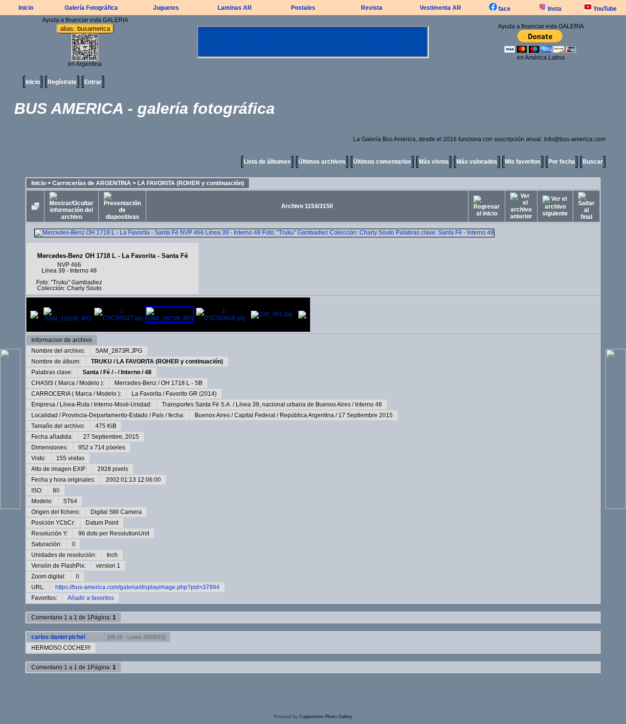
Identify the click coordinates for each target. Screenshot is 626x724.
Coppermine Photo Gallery (326, 716)
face (504, 8)
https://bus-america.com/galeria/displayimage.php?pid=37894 (137, 587)
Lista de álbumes (267, 161)
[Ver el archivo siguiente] (555, 206)
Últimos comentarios (382, 161)
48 (148, 372)
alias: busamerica (85, 28)
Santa (91, 372)
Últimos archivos (322, 161)
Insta (553, 8)
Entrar (93, 82)
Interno (130, 372)
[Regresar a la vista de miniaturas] (35, 206)
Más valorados (476, 161)
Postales (303, 7)
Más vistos (434, 161)
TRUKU (101, 361)
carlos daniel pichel (58, 637)
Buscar (592, 161)
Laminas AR (235, 7)
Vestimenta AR (440, 7)
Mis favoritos (523, 161)
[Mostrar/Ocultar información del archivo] (71, 206)
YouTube (604, 8)
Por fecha (561, 161)
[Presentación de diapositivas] (122, 206)
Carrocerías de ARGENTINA (91, 183)
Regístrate (62, 82)
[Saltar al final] (586, 206)
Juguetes (166, 7)
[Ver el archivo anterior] (521, 206)
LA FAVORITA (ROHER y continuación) (190, 183)
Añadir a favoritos (90, 598)
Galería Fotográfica (91, 7)
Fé (106, 372)
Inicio (26, 7)
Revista (371, 7)
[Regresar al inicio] (487, 206)
